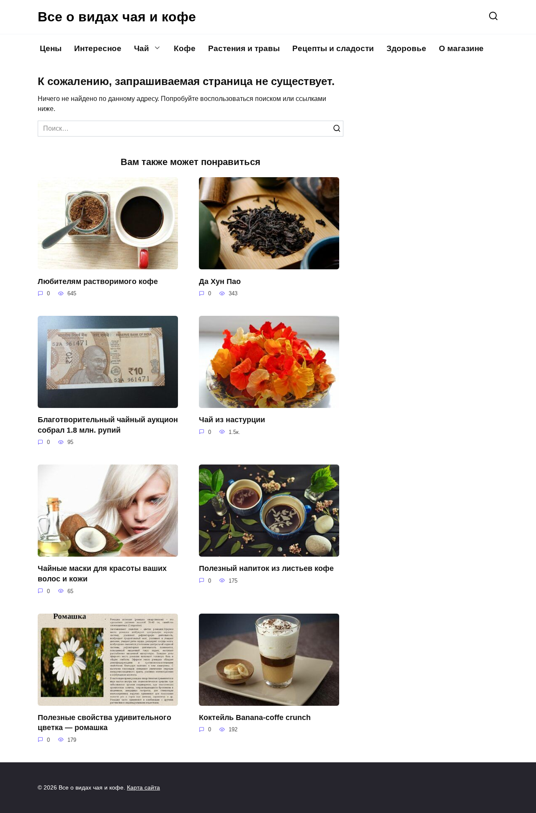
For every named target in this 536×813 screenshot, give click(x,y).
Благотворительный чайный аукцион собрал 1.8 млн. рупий (108, 425)
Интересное (97, 48)
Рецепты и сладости (333, 48)
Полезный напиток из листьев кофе (266, 568)
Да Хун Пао (220, 281)
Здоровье (406, 48)
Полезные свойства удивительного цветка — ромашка (104, 722)
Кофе (185, 48)
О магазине (461, 48)
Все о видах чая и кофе (117, 16)
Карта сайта (143, 787)
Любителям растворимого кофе (98, 281)
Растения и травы (244, 48)
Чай (141, 48)
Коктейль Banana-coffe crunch (255, 717)
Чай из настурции (232, 420)
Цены (51, 48)
